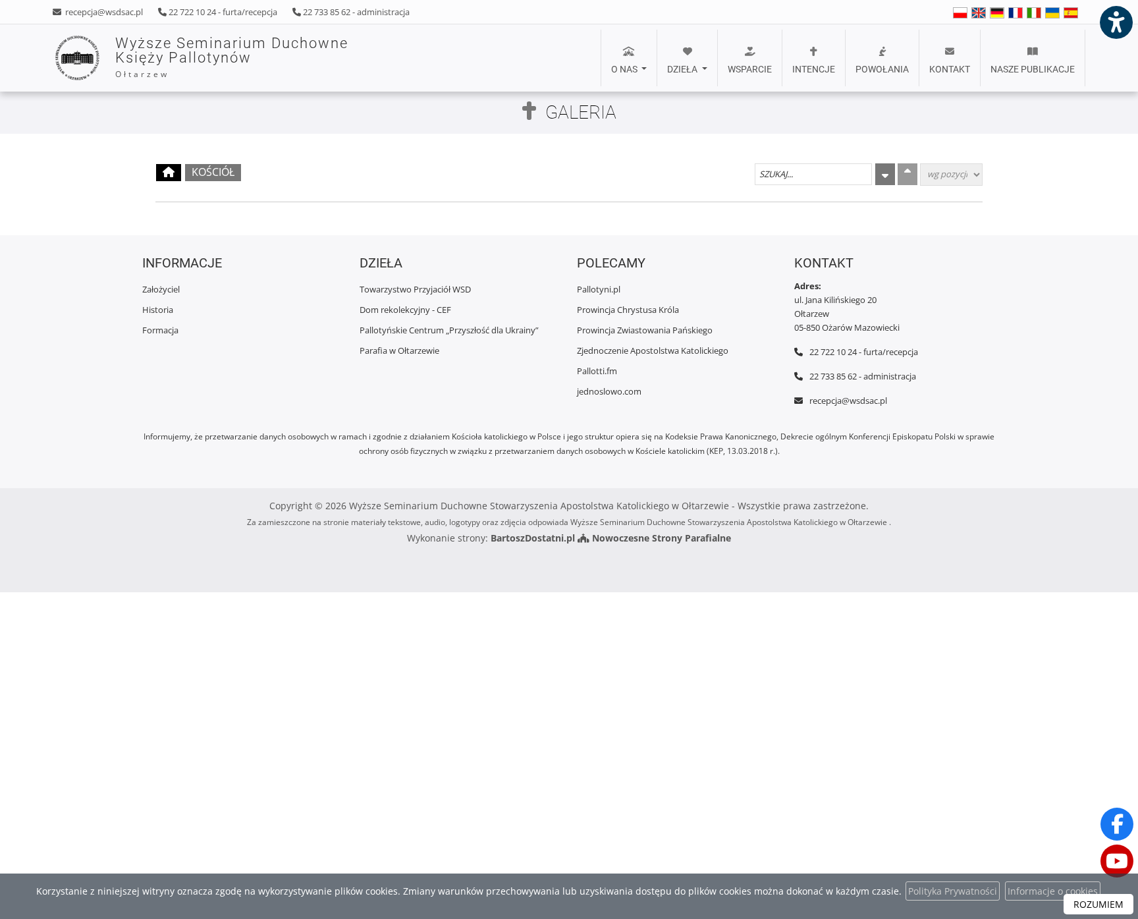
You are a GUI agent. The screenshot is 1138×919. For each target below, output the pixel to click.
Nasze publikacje (1032, 69)
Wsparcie (750, 69)
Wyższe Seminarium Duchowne (231, 57)
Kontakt (949, 69)
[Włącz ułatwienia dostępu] (1115, 22)
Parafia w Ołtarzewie (399, 350)
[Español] (1071, 12)
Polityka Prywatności (952, 891)
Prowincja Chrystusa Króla (628, 310)
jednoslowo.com (609, 391)
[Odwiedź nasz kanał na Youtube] (1116, 861)
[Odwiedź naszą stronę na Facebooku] (1116, 824)
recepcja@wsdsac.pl (103, 12)
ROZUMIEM (1098, 904)
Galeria (580, 112)
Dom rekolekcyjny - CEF (405, 310)
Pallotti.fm (597, 371)
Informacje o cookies (1053, 891)
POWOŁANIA (882, 69)
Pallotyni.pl (598, 289)
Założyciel (161, 289)
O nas (625, 69)
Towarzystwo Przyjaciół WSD (415, 289)
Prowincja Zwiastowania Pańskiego (645, 330)
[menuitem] (629, 58)
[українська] (1052, 12)
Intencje (813, 69)
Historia (157, 310)
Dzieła (683, 69)
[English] (960, 12)
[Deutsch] (997, 12)
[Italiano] (1034, 12)
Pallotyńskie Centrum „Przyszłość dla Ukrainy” (449, 330)
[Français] (1015, 12)
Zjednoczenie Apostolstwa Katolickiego (652, 350)
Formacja (160, 330)
